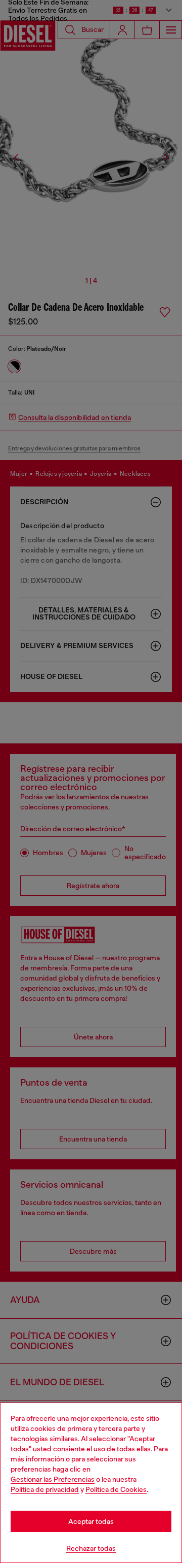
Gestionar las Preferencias (53, 1479)
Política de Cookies (116, 1489)
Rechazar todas (91, 1548)
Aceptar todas (91, 1521)
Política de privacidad (45, 1489)
